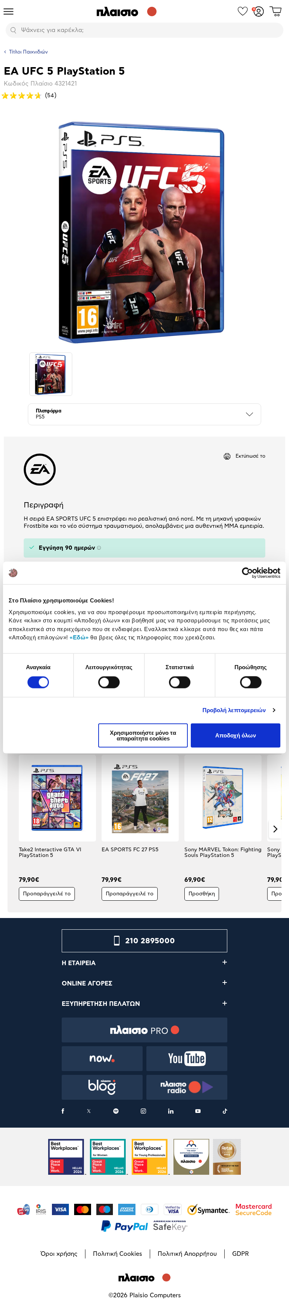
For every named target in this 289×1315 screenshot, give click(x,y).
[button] (14, 829)
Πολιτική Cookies (117, 1254)
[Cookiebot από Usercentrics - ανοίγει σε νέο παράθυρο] (247, 573)
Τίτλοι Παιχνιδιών (28, 52)
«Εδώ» (79, 637)
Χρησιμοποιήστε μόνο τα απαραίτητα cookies (143, 735)
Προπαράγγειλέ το (47, 894)
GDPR (240, 1254)
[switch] (109, 682)
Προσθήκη (202, 894)
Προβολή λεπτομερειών (234, 710)
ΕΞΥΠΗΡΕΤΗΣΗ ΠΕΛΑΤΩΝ (101, 1004)
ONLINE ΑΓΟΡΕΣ (87, 984)
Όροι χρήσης (59, 1254)
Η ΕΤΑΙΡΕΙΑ (79, 963)
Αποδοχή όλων (235, 735)
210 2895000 (150, 941)
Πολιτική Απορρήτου (187, 1254)
